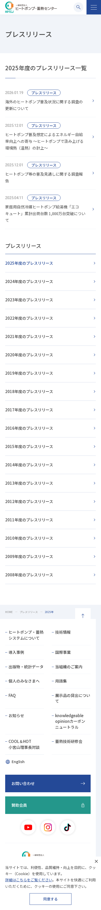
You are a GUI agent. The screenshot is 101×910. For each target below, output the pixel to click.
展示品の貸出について (72, 698)
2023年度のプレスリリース (29, 299)
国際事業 (63, 652)
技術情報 (63, 632)
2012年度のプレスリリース (29, 501)
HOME (9, 612)
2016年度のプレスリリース (29, 428)
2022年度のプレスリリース (29, 318)
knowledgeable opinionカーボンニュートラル (70, 721)
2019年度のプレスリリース (29, 373)
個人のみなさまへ (24, 681)
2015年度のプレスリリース (29, 446)
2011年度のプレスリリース (29, 519)
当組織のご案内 (68, 666)
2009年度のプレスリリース (29, 556)
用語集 (61, 681)
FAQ (12, 695)
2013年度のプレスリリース (29, 483)
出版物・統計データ (26, 666)
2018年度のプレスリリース (29, 391)
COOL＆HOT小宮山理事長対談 (24, 744)
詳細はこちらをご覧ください (28, 879)
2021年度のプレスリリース (29, 336)
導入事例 (16, 652)
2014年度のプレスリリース (29, 464)
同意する (50, 898)
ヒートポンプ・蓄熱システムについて (26, 635)
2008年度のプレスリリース (29, 574)
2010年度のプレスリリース (29, 538)
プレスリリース (23, 245)
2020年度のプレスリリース (29, 354)
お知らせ (16, 715)
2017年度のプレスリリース (29, 409)
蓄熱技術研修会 (68, 741)
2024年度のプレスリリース (29, 281)
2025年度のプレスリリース (29, 263)
